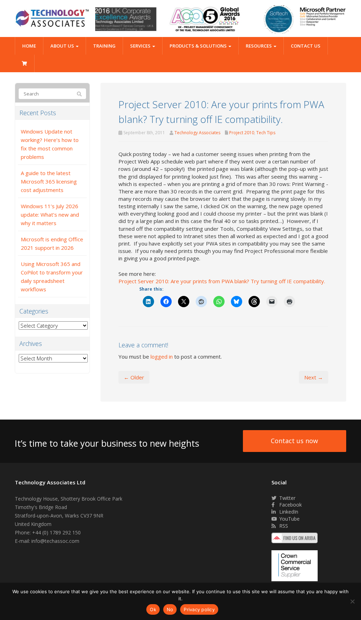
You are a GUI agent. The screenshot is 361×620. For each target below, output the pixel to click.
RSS (283, 525)
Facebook (290, 504)
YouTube (289, 518)
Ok (153, 609)
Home (29, 46)
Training (104, 46)
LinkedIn (288, 511)
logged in (162, 356)
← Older (134, 377)
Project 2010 (241, 133)
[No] (352, 601)
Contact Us (305, 46)
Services (141, 46)
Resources (259, 46)
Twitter (286, 498)
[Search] (79, 94)
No (170, 609)
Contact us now (294, 440)
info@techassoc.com (55, 541)
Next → (313, 377)
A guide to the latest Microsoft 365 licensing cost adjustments (49, 181)
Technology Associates (197, 133)
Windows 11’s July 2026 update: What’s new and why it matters (50, 215)
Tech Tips (265, 133)
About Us (62, 46)
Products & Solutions (199, 46)
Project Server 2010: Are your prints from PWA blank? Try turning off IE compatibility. (221, 281)
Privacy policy (199, 609)
